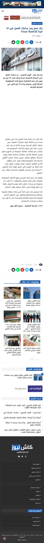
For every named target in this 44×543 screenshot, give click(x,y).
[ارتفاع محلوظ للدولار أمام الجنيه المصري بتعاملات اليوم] (31, 340)
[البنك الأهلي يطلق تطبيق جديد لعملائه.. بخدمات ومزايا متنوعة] (31, 293)
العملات (37, 495)
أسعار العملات (35, 525)
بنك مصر (36, 265)
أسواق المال (36, 464)
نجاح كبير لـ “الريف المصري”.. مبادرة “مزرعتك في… (21, 412)
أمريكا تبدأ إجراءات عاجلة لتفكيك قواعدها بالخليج (22, 417)
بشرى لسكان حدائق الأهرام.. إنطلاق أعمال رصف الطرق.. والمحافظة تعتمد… (22, 431)
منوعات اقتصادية (35, 487)
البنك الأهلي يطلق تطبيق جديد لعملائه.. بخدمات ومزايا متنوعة (18, 376)
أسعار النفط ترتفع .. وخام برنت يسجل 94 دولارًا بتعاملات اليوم (23, 423)
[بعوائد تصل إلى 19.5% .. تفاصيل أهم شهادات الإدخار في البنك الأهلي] (12, 317)
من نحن (9, 535)
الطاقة (37, 491)
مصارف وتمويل (37, 23)
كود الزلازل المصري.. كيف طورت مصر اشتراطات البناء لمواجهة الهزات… (23, 406)
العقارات (37, 480)
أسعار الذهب (36, 521)
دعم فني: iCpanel (22, 540)
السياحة (37, 503)
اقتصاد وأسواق (35, 468)
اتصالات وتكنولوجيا (34, 499)
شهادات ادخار (35, 517)
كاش (22, 265)
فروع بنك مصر (29, 265)
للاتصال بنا (14, 535)
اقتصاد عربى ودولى (34, 476)
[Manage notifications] (4, 538)
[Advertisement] (22, 112)
